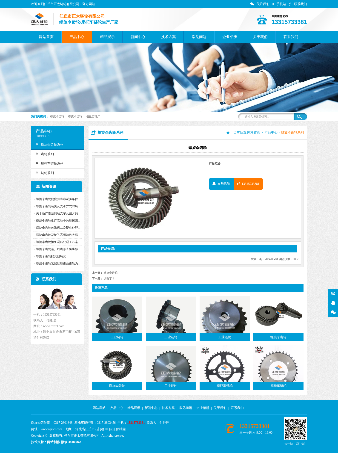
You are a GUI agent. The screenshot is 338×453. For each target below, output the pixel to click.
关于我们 (260, 37)
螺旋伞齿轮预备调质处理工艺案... (58, 242)
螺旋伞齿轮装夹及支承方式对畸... (58, 206)
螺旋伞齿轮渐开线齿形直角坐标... (58, 249)
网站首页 (46, 37)
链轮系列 (47, 173)
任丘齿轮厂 (93, 116)
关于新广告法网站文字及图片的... (58, 213)
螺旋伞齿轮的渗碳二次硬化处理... (58, 227)
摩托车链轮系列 (52, 163)
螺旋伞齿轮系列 (52, 144)
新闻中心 (138, 37)
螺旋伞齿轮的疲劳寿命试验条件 (57, 199)
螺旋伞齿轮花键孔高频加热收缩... (58, 235)
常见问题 (199, 37)
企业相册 (229, 37)
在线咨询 (223, 184)
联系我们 (300, 4)
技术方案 (168, 37)
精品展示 (107, 37)
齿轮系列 (47, 154)
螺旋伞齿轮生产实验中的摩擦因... (58, 220)
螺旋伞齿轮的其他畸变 (51, 256)
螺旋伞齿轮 (57, 116)
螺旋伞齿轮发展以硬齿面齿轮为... (58, 263)
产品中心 (76, 37)
